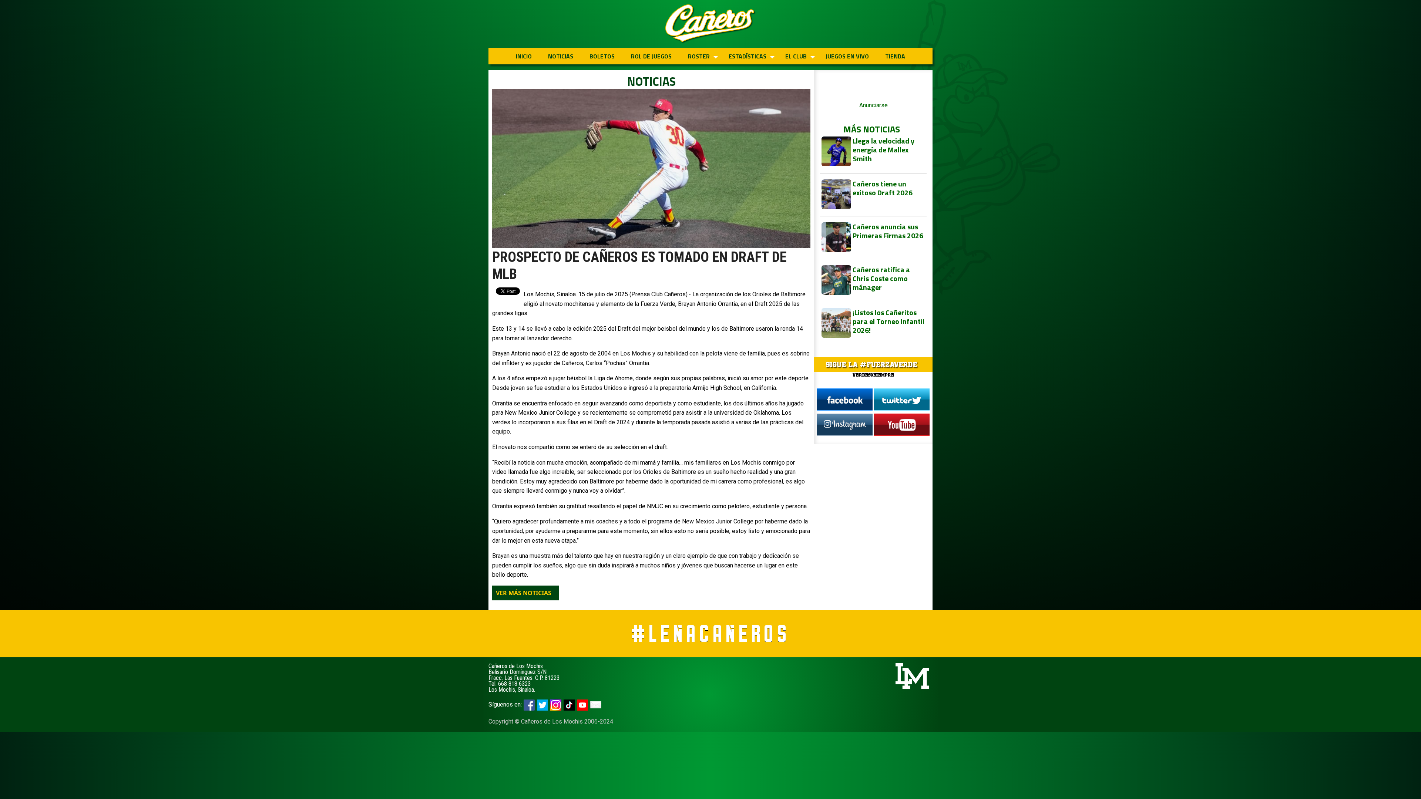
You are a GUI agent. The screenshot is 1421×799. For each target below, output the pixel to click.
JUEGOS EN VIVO (847, 56)
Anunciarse (873, 105)
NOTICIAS (560, 56)
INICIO (524, 56)
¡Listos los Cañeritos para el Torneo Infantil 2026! (888, 321)
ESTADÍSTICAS (747, 56)
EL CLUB (796, 56)
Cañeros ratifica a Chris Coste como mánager (881, 278)
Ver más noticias (523, 593)
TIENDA (895, 56)
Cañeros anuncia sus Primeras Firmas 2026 (888, 231)
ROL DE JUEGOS (651, 56)
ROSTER (699, 56)
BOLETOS (602, 56)
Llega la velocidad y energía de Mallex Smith (883, 149)
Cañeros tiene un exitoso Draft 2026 (883, 188)
